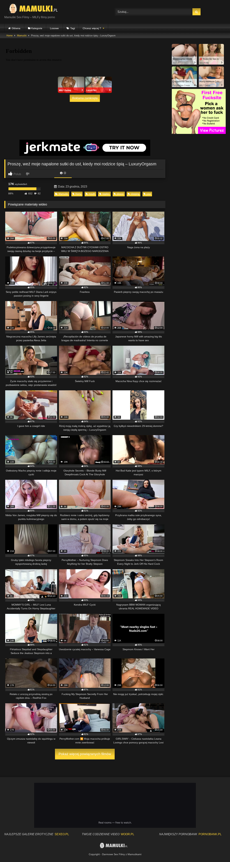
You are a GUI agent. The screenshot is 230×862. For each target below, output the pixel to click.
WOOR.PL (127, 834)
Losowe (54, 28)
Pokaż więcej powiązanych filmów (85, 754)
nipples (106, 194)
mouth (92, 194)
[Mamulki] (35, 9)
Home (9, 35)
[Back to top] (219, 851)
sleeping (135, 194)
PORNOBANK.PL (210, 834)
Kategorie (36, 28)
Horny (78, 194)
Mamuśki (22, 35)
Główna (16, 28)
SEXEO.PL (62, 834)
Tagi (72, 28)
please (120, 194)
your (148, 194)
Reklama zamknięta (85, 98)
